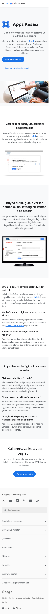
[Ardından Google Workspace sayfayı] (15, 3)
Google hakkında (23, 598)
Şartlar (11, 598)
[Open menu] (3, 3)
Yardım (4, 602)
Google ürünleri (38, 598)
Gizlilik (4, 598)
